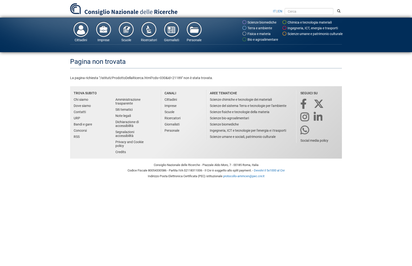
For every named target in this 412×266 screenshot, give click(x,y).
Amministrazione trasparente (127, 101)
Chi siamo (81, 99)
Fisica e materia (259, 34)
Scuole (126, 40)
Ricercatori (149, 40)
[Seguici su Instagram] (305, 117)
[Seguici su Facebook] (303, 104)
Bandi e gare (83, 124)
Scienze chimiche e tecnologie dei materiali (241, 99)
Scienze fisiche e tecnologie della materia (239, 112)
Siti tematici (124, 109)
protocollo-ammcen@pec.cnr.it (243, 176)
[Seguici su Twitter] (319, 104)
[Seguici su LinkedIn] (318, 117)
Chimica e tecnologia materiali (309, 22)
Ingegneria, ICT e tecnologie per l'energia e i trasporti (248, 130)
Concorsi (80, 130)
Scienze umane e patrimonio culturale (315, 34)
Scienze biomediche (261, 22)
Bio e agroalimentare (262, 39)
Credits (120, 152)
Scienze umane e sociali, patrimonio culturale (243, 137)
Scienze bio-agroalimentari (229, 118)
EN (280, 11)
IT (274, 11)
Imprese (103, 40)
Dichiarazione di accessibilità (127, 124)
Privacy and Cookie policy (129, 144)
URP (77, 118)
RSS (77, 137)
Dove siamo (82, 106)
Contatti (80, 112)
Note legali (123, 116)
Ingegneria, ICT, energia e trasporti (312, 28)
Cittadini (81, 40)
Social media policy (314, 140)
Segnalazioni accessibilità (124, 134)
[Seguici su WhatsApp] (305, 130)
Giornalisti (171, 40)
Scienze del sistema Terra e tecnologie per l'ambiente (248, 106)
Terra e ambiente (259, 28)
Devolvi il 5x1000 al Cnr (269, 170)
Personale (194, 40)
